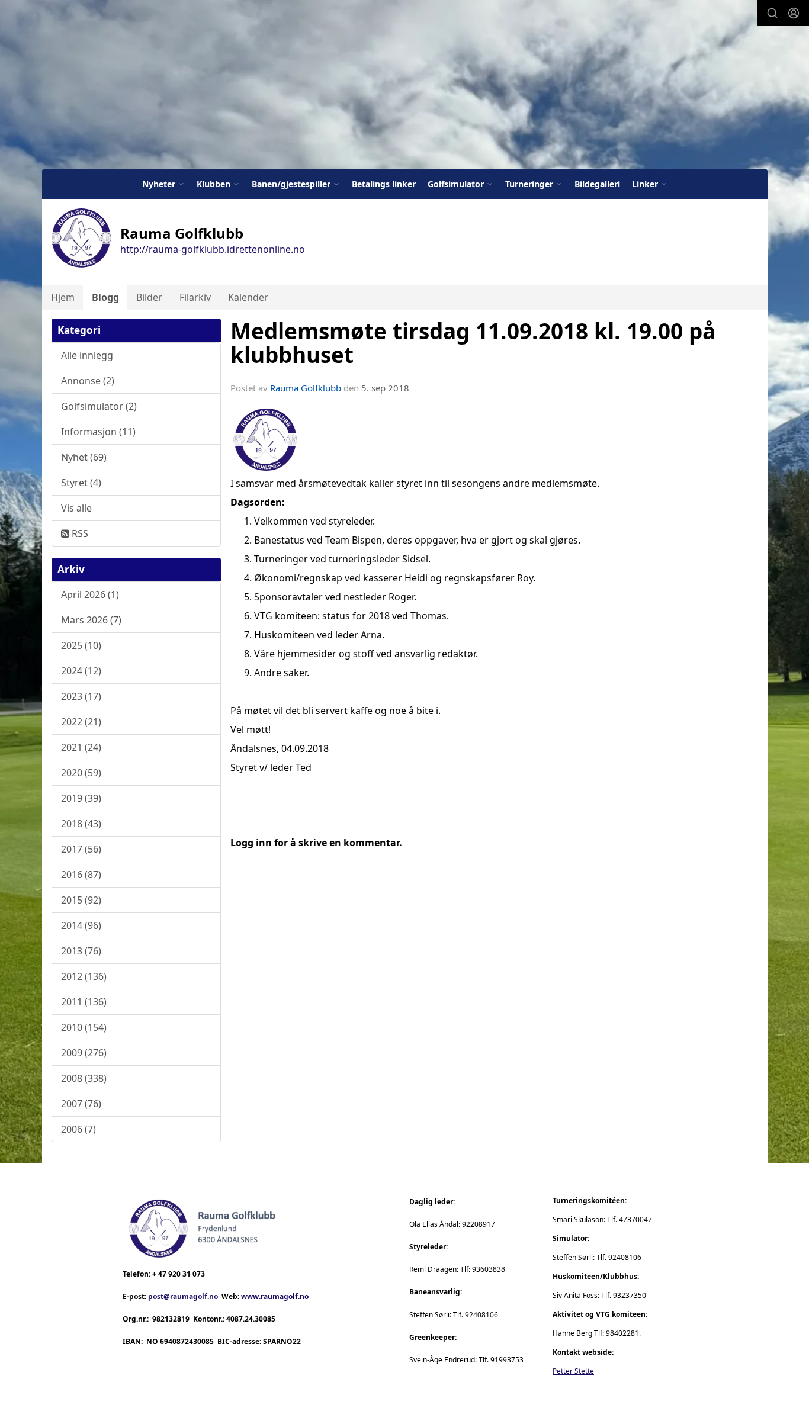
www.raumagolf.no (275, 1296)
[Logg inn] (793, 13)
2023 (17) (81, 696)
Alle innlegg (87, 355)
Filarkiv (195, 297)
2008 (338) (84, 1078)
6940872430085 (187, 1341)
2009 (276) (84, 1052)
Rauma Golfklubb (305, 388)
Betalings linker (384, 183)
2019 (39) (81, 798)
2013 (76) (81, 950)
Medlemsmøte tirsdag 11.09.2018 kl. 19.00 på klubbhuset (472, 343)
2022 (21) (81, 721)
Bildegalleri (597, 183)
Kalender (248, 297)
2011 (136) (84, 1001)
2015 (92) (81, 900)
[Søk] (772, 13)
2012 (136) (84, 976)
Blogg (105, 297)
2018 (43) (81, 823)
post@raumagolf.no (183, 1296)
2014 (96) (81, 925)
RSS (78, 533)
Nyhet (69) (84, 457)
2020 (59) (81, 772)
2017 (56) (81, 849)
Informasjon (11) (98, 431)
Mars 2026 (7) (91, 619)
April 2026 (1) (90, 594)
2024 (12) (81, 670)
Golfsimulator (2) (99, 406)
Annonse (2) (87, 380)
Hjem (63, 297)
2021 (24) (81, 747)
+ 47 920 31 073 (178, 1274)
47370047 (635, 1219)
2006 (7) (78, 1129)
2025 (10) (81, 645)
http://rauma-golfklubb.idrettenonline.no (212, 249)
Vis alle (76, 508)
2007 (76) (81, 1103)
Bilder (149, 297)
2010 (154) (84, 1027)
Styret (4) (81, 482)
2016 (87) (81, 874)
